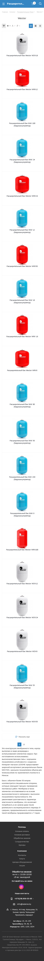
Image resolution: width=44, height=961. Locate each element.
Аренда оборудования (22, 862)
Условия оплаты (22, 831)
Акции (22, 865)
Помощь (22, 827)
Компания (22, 851)
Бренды (22, 845)
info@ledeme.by (24, 904)
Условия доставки (22, 835)
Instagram (21, 886)
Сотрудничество (22, 842)
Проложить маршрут (24, 915)
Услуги (22, 859)
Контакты (22, 855)
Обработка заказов (22, 838)
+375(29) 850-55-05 (23, 898)
